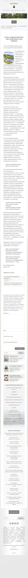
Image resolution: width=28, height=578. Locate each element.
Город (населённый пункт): (10, 342)
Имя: (4, 330)
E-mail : (8, 336)
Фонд (17, 527)
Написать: (6, 313)
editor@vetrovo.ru (14, 549)
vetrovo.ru (19, 528)
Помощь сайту (14, 512)
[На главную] (14, 1)
